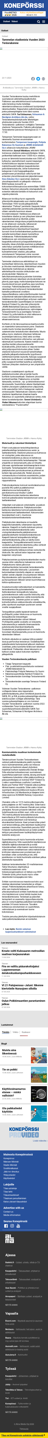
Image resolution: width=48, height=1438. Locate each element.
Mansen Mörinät (11, 1161)
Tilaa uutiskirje (10, 1188)
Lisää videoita (40, 1140)
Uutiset (6, 21)
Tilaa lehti (7, 1191)
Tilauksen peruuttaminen (14, 1198)
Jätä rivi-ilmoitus (11, 1171)
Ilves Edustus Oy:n (11, 178)
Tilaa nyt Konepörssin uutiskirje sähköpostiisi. (23, 1435)
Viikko (15, 1032)
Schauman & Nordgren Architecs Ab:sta (23, 115)
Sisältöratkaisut (10, 1168)
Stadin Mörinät (10, 1165)
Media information (11, 1215)
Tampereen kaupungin (27, 142)
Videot (14, 21)
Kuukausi (26, 1032)
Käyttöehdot (9, 1178)
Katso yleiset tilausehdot (15, 1201)
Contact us (8, 1212)
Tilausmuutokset (11, 1195)
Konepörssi (8, 1158)
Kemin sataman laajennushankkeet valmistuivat (20, 930)
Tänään (5, 1032)
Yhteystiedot (9, 1175)
